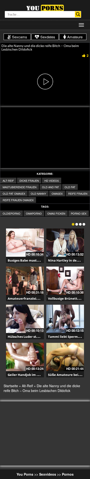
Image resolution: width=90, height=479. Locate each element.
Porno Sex (78, 213)
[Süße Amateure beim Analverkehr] (65, 357)
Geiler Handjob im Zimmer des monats (38, 375)
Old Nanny (38, 193)
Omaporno (34, 213)
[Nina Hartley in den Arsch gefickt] (65, 242)
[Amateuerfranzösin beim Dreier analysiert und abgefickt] (25, 281)
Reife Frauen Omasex (18, 200)
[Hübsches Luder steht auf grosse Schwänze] (25, 319)
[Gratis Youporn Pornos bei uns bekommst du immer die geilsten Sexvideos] (45, 7)
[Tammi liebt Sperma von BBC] (65, 319)
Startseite (11, 385)
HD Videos (51, 180)
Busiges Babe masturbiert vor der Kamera (40, 260)
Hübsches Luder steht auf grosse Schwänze (41, 336)
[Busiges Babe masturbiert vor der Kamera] (25, 242)
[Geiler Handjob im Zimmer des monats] (25, 357)
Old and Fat (50, 187)
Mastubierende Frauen (19, 187)
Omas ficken (56, 213)
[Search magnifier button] (78, 14)
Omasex (57, 193)
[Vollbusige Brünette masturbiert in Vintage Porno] (65, 281)
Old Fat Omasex (14, 193)
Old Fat (70, 187)
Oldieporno (11, 213)
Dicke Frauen (29, 180)
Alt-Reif (8, 180)
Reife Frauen (77, 193)
